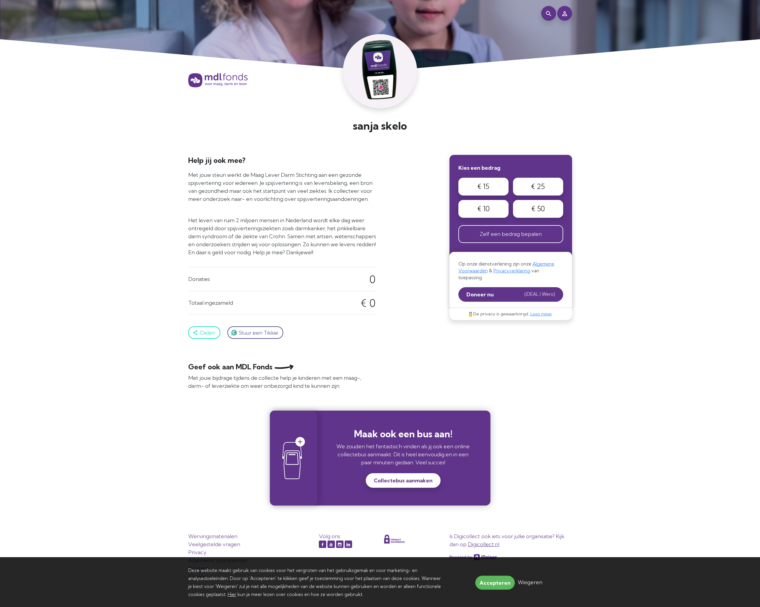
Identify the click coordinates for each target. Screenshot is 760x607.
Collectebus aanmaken (403, 480)
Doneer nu (510, 294)
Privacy (197, 552)
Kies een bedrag (479, 167)
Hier (232, 594)
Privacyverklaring (511, 271)
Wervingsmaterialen (213, 536)
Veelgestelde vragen (214, 544)
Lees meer (541, 314)
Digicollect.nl (483, 544)
